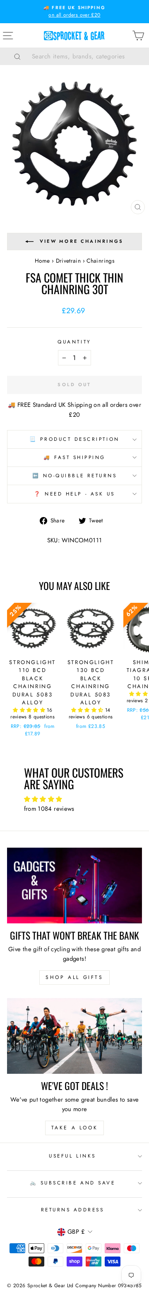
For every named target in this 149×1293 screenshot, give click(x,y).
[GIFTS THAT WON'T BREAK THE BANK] (74, 885)
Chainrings (100, 260)
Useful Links (72, 1155)
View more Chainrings (82, 241)
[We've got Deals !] (74, 1036)
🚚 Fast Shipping (74, 457)
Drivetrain (68, 260)
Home (42, 260)
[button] (30, 710)
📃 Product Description (74, 438)
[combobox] (85, 56)
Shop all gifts (74, 977)
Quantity (74, 341)
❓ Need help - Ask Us (74, 493)
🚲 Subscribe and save (72, 1182)
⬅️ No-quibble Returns (74, 475)
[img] (74, 799)
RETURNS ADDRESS (72, 1209)
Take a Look (74, 1127)
